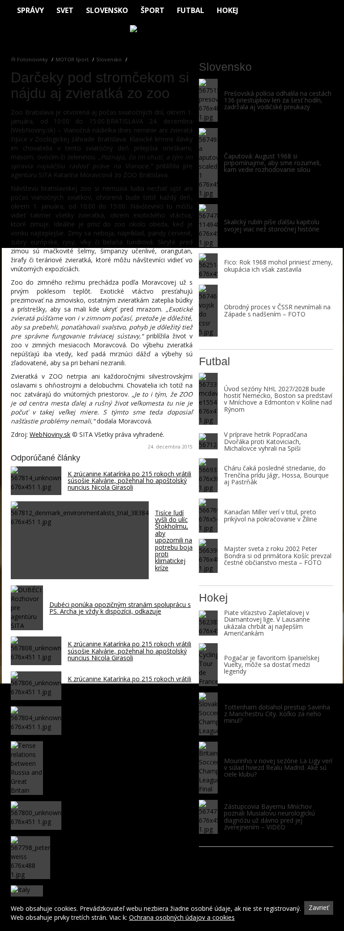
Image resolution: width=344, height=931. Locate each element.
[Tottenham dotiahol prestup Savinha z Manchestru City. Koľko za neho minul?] (208, 713)
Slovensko (107, 10)
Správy (30, 10)
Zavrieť (319, 907)
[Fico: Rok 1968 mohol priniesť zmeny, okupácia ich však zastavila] (208, 265)
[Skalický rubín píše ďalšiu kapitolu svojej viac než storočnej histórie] (208, 225)
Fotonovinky (32, 59)
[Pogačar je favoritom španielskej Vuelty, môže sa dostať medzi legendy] (208, 664)
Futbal (190, 10)
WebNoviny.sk (50, 434)
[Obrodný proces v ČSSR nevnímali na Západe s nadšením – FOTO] (208, 311)
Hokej (227, 10)
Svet (64, 10)
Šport (152, 10)
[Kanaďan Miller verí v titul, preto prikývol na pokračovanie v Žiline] (208, 516)
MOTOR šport (72, 59)
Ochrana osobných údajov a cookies (182, 917)
